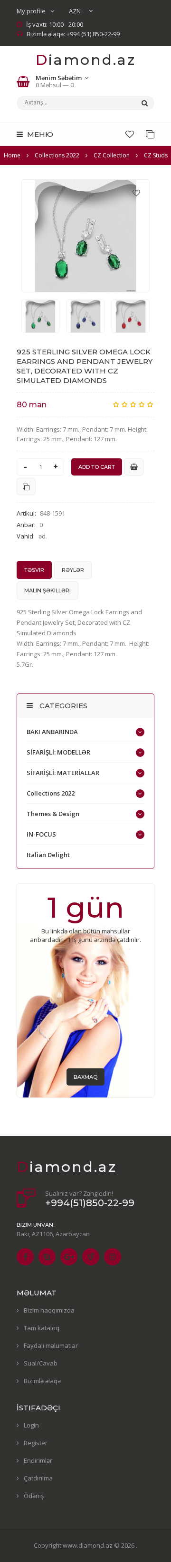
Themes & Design (53, 813)
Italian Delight (48, 854)
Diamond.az (86, 60)
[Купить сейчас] (133, 467)
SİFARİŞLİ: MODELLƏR (58, 752)
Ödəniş (34, 1495)
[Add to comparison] (26, 486)
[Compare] (150, 134)
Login (31, 1425)
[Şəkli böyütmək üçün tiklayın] (85, 235)
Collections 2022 (51, 793)
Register (36, 1442)
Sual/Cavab (40, 1363)
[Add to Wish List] (136, 193)
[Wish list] (129, 134)
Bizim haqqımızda (49, 1310)
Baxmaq (85, 1077)
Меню (39, 134)
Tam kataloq (41, 1328)
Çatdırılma (38, 1478)
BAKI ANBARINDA (52, 731)
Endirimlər (38, 1460)
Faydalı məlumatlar (51, 1345)
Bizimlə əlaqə (42, 1380)
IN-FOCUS (41, 834)
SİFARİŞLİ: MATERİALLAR (63, 772)
